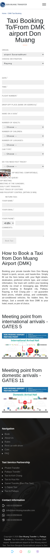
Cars (7, 449)
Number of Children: (12, 132)
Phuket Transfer (12, 468)
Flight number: (9, 96)
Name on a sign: (10, 113)
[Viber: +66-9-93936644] (37, 551)
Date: (5, 78)
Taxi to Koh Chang (13, 475)
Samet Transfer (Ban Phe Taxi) (19, 483)
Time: (4, 87)
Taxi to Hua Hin (12, 479)
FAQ (7, 453)
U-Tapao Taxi (11, 487)
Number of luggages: (12, 140)
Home (4, 13)
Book (7, 434)
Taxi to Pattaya (12, 491)
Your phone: (8, 218)
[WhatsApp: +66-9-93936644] (29, 551)
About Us (9, 438)
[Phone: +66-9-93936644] (12, 551)
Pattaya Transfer (12, 472)
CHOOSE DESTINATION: (12, 59)
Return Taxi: (11, 197)
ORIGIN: (5, 50)
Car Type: (7, 149)
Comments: (7, 228)
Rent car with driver (14, 446)
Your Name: (8, 201)
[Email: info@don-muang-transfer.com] (20, 551)
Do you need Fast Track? (14, 162)
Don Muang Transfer (28, 536)
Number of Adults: (11, 123)
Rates (7, 442)
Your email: (8, 209)
